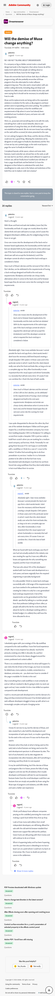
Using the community (12, 984)
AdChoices (43, 993)
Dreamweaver (34, 12)
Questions (9, 14)
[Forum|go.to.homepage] (20, 5)
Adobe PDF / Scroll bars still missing (18, 939)
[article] (27, 255)
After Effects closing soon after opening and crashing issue (27, 912)
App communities (19, 12)
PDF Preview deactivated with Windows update (22, 887)
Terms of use (26, 984)
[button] (4, 6)
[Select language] (38, 5)
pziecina (11, 52)
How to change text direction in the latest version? (23, 899)
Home (8, 12)
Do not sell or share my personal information (20, 993)
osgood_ (16, 302)
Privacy (34, 984)
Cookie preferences (11, 988)
